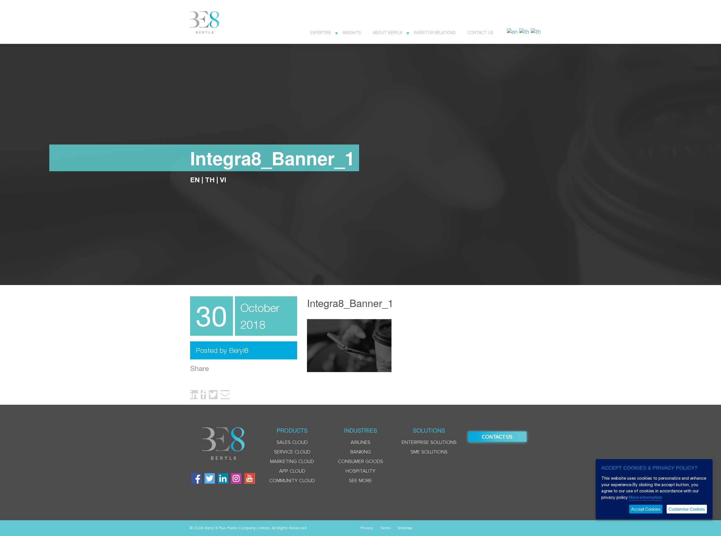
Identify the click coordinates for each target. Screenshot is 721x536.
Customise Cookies (687, 509)
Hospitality (360, 471)
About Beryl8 (387, 32)
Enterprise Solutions (429, 442)
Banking (360, 452)
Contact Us (480, 32)
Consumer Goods (360, 461)
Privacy (366, 528)
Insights (352, 32)
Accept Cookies (645, 509)
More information (645, 497)
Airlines (360, 442)
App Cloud (292, 471)
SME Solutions (429, 452)
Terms (385, 528)
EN (195, 180)
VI (223, 180)
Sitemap (405, 528)
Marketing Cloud (292, 461)
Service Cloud (292, 452)
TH (210, 180)
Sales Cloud (292, 442)
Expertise (320, 32)
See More (360, 480)
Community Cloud (292, 480)
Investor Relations (435, 32)
